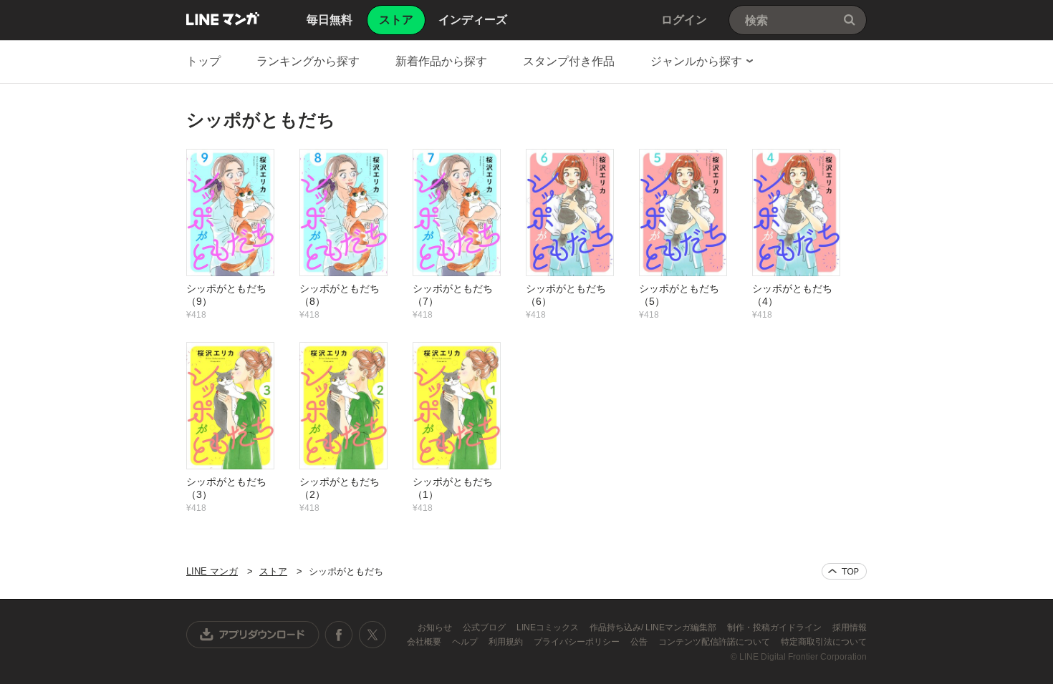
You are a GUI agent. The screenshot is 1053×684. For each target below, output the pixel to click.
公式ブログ (485, 627)
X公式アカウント (372, 634)
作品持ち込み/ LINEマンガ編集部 (654, 627)
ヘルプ (466, 642)
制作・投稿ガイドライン (775, 627)
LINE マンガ (222, 18)
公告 (640, 642)
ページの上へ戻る (844, 571)
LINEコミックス (548, 627)
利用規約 (507, 642)
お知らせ (436, 627)
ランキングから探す (308, 61)
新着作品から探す (441, 61)
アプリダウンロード (252, 634)
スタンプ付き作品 (569, 61)
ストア (273, 571)
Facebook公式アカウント (338, 634)
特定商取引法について (824, 642)
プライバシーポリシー (578, 642)
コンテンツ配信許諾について (715, 642)
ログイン (684, 20)
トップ (203, 61)
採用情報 (849, 627)
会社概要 (425, 642)
